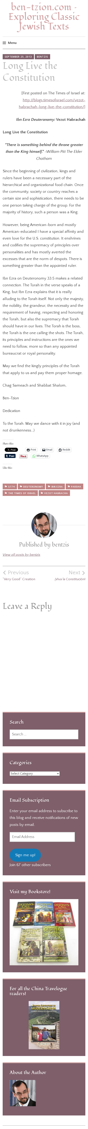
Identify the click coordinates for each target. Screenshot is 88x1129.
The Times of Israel (22, 493)
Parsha (76, 486)
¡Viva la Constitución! (70, 575)
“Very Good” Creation (19, 575)
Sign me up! (25, 855)
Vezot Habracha (56, 493)
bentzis (42, 56)
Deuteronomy (33, 486)
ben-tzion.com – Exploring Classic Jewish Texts (44, 17)
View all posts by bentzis (21, 555)
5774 (11, 486)
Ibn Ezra (57, 486)
